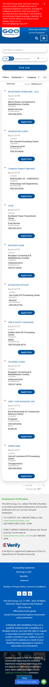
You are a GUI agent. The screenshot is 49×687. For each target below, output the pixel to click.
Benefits (24, 576)
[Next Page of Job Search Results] (43, 485)
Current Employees (37, 32)
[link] (24, 107)
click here (26, 642)
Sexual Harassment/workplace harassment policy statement (24, 616)
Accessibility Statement (24, 567)
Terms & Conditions (36, 586)
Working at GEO (24, 572)
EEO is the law (24, 607)
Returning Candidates (38, 29)
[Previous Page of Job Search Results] (38, 485)
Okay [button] (24, 678)
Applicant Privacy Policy (16, 672)
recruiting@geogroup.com (15, 23)
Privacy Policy (19, 586)
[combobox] (23, 49)
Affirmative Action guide (24, 611)
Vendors (7, 586)
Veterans (24, 580)
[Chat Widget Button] (43, 682)
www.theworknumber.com (16, 520)
